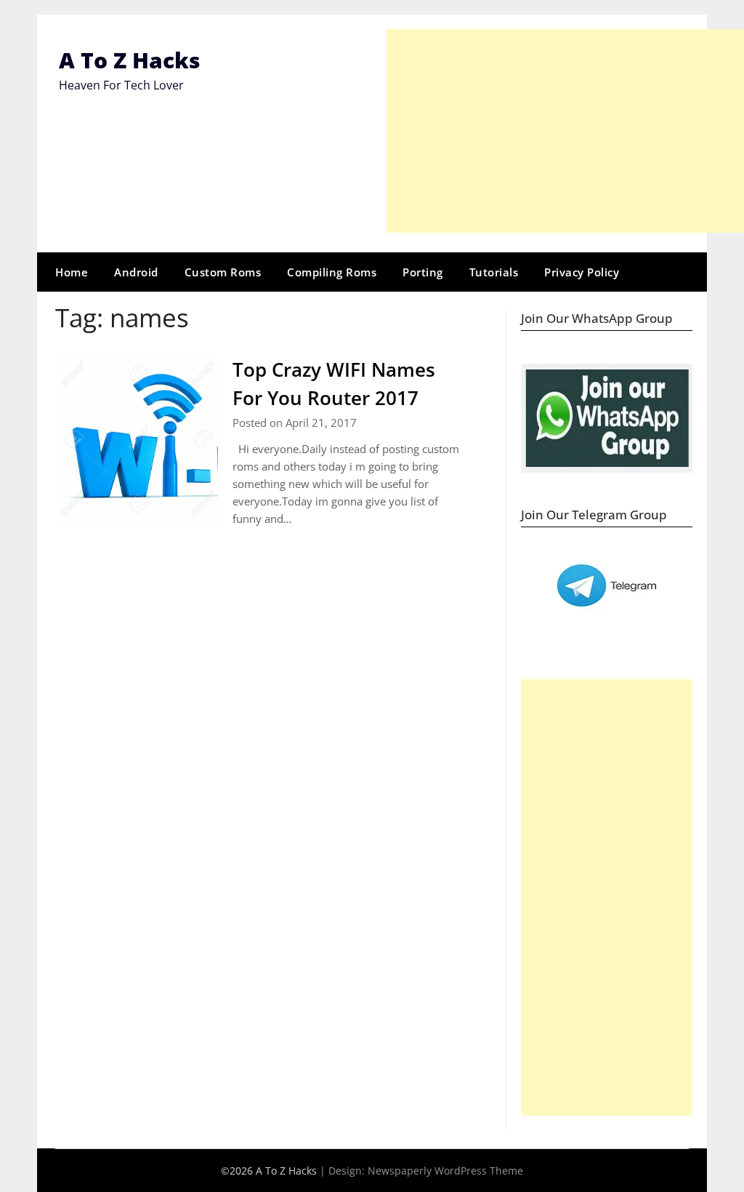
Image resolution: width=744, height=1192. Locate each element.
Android (136, 272)
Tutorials (494, 272)
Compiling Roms (331, 272)
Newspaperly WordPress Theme (445, 1170)
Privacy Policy (581, 272)
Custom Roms (223, 272)
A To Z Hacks (130, 60)
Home (71, 272)
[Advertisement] (565, 131)
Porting (423, 272)
